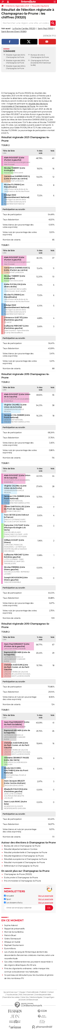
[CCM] (42, 1011)
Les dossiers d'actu (14, 902)
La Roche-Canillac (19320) (23, 28)
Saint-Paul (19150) (45, 28)
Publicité (43, 992)
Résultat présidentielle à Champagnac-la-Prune (25, 852)
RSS (20, 995)
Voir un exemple (45, 896)
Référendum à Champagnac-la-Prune (21, 866)
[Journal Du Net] (14, 1016)
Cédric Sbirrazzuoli (12, 938)
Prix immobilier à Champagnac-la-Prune (22, 881)
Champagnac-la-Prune (40, 61)
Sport (8, 899)
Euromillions (10, 948)
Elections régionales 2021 (17, 6)
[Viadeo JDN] (42, 1021)
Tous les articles (12, 995)
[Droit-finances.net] (42, 1016)
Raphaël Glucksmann (14, 945)
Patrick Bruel (10, 935)
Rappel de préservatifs (14, 928)
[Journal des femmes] (14, 1011)
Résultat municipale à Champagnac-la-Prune (24, 862)
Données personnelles (43, 995)
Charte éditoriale (32, 992)
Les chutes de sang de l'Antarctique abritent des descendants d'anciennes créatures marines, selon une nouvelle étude (29, 955)
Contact (51, 992)
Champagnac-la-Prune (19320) (18, 874)
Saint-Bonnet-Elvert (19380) (14, 31)
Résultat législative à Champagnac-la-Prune (24, 856)
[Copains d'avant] (14, 1021)
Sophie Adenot (11, 925)
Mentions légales (36, 997)
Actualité (10, 896)
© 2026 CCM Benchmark (28, 1000)
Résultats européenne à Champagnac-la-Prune (25, 859)
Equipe (22, 992)
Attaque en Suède (12, 942)
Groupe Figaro (49, 997)
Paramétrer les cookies (11, 997)
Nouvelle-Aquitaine (40, 6)
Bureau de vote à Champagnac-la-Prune (22, 846)
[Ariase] (14, 1027)
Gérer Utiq (24, 997)
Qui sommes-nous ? (10, 992)
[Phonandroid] (42, 1027)
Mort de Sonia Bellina (13, 932)
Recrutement (28, 995)
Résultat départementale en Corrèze (20, 849)
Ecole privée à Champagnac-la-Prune (21, 877)
